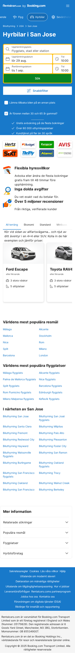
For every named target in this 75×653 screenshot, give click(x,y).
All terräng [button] (12, 224)
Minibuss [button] (62, 224)
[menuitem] (18, 17)
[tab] (12, 224)
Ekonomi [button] (29, 224)
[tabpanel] (37, 269)
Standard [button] (45, 224)
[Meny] (67, 5)
